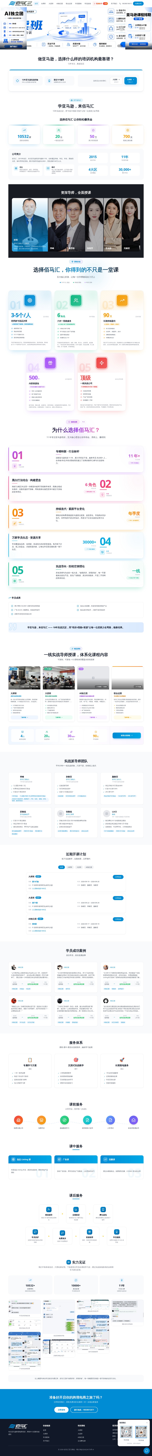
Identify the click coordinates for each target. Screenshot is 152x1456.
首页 (36, 3)
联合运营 (69, 3)
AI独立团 (60, 3)
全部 (61, 867)
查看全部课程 (125, 735)
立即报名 (118, 877)
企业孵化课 (82, 1441)
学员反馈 (88, 3)
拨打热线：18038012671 (84, 1410)
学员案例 (78, 3)
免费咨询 (138, 3)
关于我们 (114, 3)
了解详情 (23, 717)
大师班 (43, 3)
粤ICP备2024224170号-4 (85, 1449)
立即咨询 (61, 1410)
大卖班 (51, 3)
